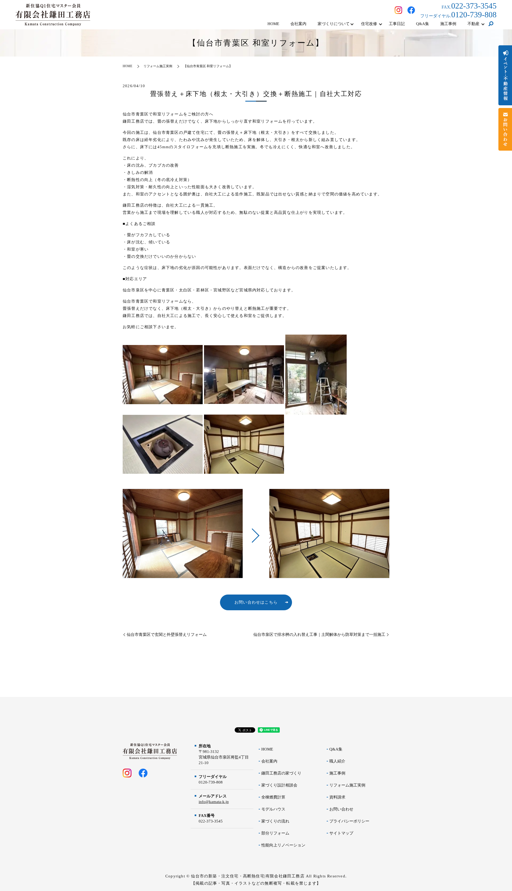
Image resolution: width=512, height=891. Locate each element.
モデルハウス (273, 809)
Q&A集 (422, 24)
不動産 (473, 24)
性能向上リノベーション (283, 845)
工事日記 (397, 24)
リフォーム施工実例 (157, 66)
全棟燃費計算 (273, 797)
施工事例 (448, 24)
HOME (273, 24)
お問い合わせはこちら (256, 602)
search (491, 24)
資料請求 (337, 797)
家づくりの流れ (275, 821)
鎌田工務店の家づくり (281, 773)
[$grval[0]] (183, 533)
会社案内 (298, 24)
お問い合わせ (341, 809)
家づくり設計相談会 (279, 785)
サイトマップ (341, 833)
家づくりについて (334, 24)
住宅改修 (369, 24)
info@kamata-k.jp (214, 802)
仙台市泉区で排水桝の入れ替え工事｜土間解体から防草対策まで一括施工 (319, 634)
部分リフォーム (275, 833)
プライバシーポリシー (349, 821)
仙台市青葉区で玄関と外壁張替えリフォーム (167, 634)
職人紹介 (337, 761)
